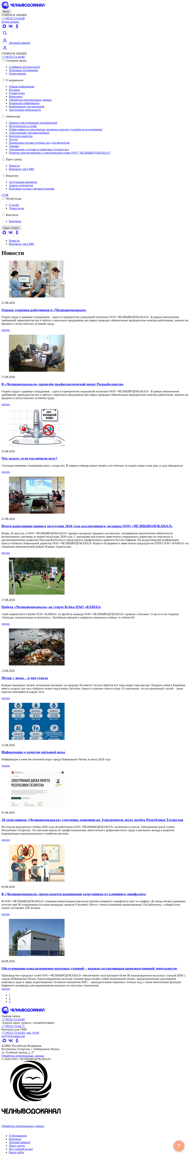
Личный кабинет (19, 42)
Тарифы (14, 146)
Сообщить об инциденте (24, 66)
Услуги (13, 139)
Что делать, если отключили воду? (29, 458)
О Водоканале (18, 1135)
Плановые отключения (23, 70)
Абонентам (12, 116)
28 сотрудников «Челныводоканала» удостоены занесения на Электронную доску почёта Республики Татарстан (92, 820)
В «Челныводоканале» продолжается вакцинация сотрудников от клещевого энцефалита (73, 894)
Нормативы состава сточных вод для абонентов (39, 142)
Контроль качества (20, 136)
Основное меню (15, 60)
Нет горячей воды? (21, 1149)
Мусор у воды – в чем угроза (24, 678)
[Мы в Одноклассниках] (17, 28)
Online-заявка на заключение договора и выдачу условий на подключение (55, 129)
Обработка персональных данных (30, 99)
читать (5, 330)
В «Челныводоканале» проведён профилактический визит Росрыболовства (62, 384)
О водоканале (14, 80)
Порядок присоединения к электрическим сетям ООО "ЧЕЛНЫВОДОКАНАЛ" (60, 152)
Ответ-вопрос (17, 73)
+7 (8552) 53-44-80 (13, 18)
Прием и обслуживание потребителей (33, 122)
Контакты (11, 214)
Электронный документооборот (29, 132)
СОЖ (4, 194)
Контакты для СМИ (21, 169)
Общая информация (21, 86)
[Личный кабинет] (4, 50)
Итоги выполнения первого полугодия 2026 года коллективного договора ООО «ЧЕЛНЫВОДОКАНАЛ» (87, 526)
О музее (14, 204)
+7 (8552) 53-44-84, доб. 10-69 (20, 1032)
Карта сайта (16, 1152)
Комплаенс (16, 96)
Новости (14, 165)
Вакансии (11, 175)
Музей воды (13, 198)
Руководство (17, 93)
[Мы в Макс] (4, 28)
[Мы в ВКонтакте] (11, 28)
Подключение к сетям (23, 126)
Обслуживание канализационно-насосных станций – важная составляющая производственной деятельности (89, 968)
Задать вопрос (10, 21)
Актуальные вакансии (23, 182)
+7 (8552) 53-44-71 (13, 1026)
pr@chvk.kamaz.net (13, 1036)
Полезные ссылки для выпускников (31, 188)
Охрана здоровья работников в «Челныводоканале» (43, 310)
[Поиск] (4, 35)
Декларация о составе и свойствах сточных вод (39, 149)
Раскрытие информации (24, 103)
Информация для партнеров (26, 106)
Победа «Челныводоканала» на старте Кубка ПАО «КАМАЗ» (51, 607)
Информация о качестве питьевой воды (33, 752)
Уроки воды (16, 208)
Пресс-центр (13, 159)
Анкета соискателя (21, 185)
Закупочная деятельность (25, 109)
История (14, 89)
